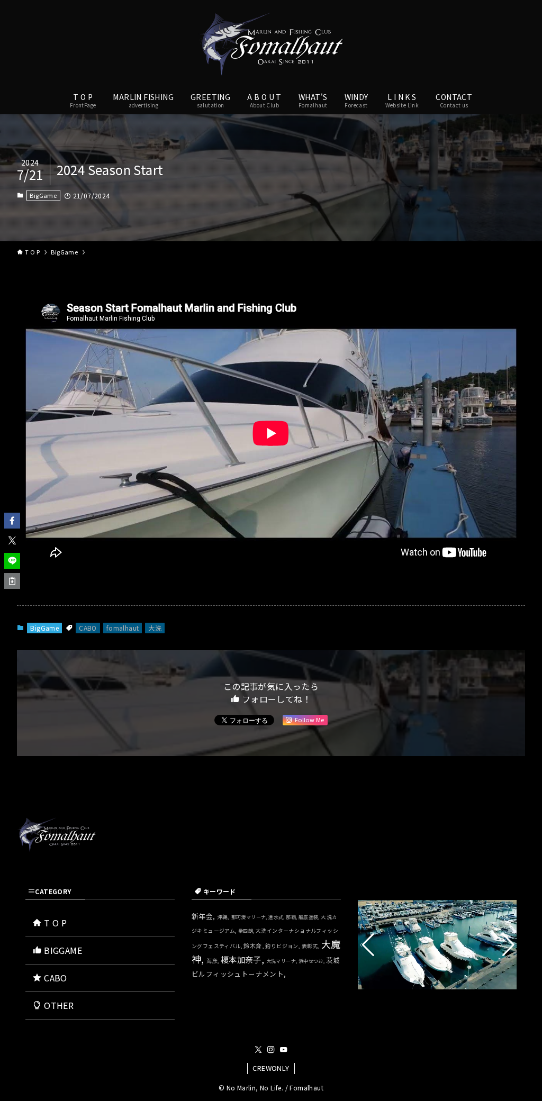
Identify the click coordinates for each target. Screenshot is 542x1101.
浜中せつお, (312, 961)
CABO (88, 627)
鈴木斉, (254, 945)
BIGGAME (62, 950)
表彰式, (311, 946)
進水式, (277, 917)
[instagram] (271, 1049)
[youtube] (283, 1049)
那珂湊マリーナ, (250, 917)
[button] (12, 521)
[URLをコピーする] (12, 581)
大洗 (154, 627)
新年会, (204, 916)
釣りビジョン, (283, 946)
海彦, (213, 960)
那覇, (292, 917)
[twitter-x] (258, 1049)
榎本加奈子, (243, 959)
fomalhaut (122, 627)
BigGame (43, 195)
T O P (54, 922)
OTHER (58, 1005)
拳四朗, (247, 930)
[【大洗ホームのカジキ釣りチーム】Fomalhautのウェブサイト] (271, 44)
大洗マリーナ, (282, 961)
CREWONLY (270, 1068)
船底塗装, (310, 917)
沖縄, (224, 917)
